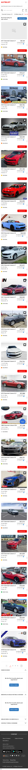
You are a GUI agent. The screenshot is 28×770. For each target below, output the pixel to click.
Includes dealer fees (21, 42)
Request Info (22, 50)
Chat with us (5, 740)
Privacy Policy (13, 760)
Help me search (22, 18)
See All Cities (6, 744)
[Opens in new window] (7, 751)
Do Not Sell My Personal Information (10, 762)
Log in (23, 756)
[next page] (21, 666)
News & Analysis (6, 738)
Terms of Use (6, 760)
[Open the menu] (26, 2)
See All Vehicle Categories (9, 748)
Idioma (6, 756)
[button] (22, 10)
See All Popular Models (8, 746)
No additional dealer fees (21, 234)
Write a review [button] (14, 685)
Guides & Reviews (19, 738)
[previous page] (6, 666)
